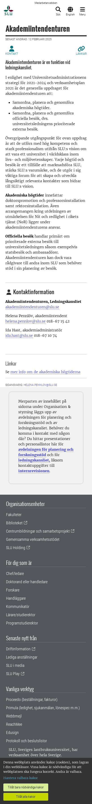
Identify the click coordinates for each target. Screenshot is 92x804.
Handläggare (16, 598)
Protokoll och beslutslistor (26, 740)
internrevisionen (33, 471)
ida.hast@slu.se (19, 335)
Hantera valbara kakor (20, 778)
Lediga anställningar (21, 657)
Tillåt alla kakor (26, 797)
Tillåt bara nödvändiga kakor (26, 787)
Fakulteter (13, 514)
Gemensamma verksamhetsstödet (32, 539)
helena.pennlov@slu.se (25, 321)
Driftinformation (18, 649)
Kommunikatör (17, 606)
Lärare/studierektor (20, 614)
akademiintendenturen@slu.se (32, 307)
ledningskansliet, (34, 460)
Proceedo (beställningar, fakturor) (31, 699)
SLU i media (15, 665)
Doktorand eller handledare (27, 581)
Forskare (12, 590)
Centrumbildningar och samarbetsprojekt (38, 531)
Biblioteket (14, 523)
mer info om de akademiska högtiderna (45, 372)
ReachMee (14, 724)
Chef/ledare (15, 573)
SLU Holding (15, 547)
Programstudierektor (22, 623)
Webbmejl (14, 716)
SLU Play (13, 673)
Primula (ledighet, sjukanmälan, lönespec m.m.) (43, 707)
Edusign (12, 732)
